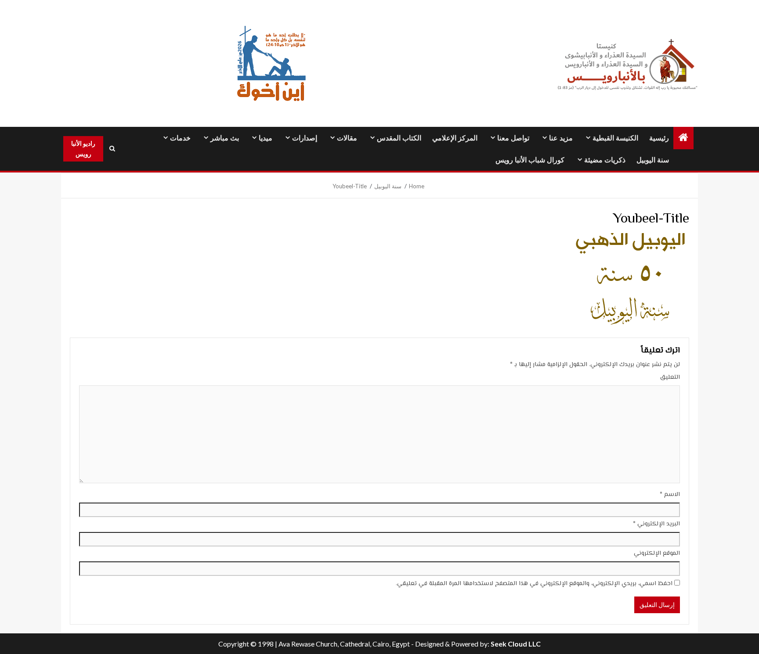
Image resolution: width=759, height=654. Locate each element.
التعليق (670, 377)
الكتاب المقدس (399, 138)
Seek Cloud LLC (516, 644)
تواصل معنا (513, 138)
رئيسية (659, 138)
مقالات (347, 138)
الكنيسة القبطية (615, 138)
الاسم (670, 494)
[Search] (112, 148)
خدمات (180, 138)
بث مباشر (224, 138)
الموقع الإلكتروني (657, 553)
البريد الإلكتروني (656, 524)
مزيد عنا (561, 138)
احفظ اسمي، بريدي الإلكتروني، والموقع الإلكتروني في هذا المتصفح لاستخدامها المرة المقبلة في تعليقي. (534, 584)
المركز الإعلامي (454, 138)
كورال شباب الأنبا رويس (529, 160)
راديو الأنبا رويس (83, 149)
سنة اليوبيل (652, 160)
